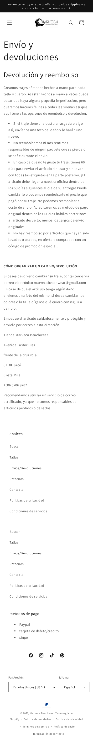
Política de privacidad (69, 719)
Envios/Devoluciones (25, 468)
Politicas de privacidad (27, 500)
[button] (9, 22)
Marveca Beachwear (42, 713)
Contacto (17, 489)
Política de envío (64, 726)
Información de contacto (48, 733)
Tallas (14, 457)
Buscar (15, 446)
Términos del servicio (36, 726)
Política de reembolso (37, 719)
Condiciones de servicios (28, 511)
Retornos (17, 479)
